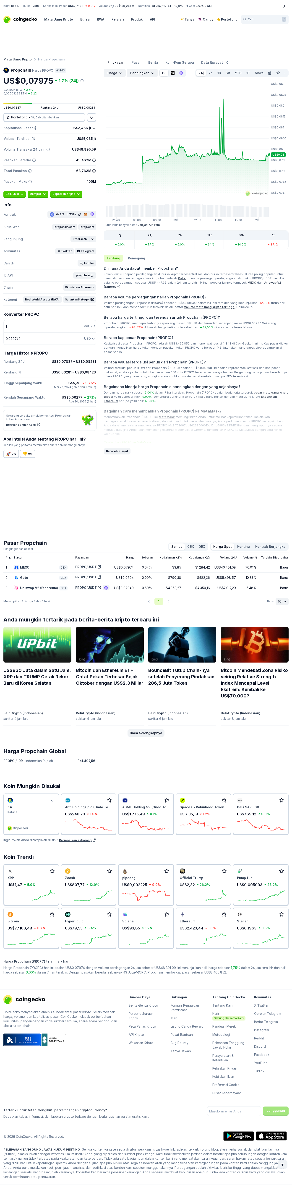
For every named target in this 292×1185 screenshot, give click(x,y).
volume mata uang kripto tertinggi (209, 307)
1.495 (35, 6)
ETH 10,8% (175, 6)
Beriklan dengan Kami (21, 424)
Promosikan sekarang (75, 840)
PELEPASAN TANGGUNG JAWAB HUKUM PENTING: (42, 1149)
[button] (64, 227)
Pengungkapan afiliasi (18, 549)
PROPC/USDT (86, 567)
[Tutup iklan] (52, 801)
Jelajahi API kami (149, 225)
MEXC (252, 282)
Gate (182, 278)
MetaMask (167, 417)
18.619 (15, 6)
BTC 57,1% (159, 6)
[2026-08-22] (269, 73)
